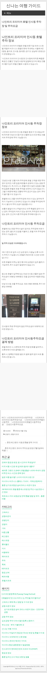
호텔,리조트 (15, 434)
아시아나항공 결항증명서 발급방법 (16, 645)
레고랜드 (5, 536)
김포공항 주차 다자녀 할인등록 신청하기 (18, 621)
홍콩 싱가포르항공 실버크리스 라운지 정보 (19, 485)
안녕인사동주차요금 (14, 424)
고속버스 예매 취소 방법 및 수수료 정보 (17, 602)
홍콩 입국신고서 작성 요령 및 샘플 (15, 657)
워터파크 (5, 556)
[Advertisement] (23, 93)
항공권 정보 (6, 653)
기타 (3, 528)
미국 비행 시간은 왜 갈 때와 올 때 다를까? (18, 466)
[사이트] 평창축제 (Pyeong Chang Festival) (18, 594)
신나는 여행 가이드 (23, 5)
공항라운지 (6, 516)
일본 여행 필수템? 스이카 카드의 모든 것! (18, 477)
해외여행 (5, 576)
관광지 (7, 434)
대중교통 (5, 532)
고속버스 (5, 512)
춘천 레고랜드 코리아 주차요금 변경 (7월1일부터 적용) (23, 449)
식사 (3, 548)
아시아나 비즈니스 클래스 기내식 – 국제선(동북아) (22, 481)
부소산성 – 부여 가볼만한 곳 (13, 625)
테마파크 (5, 568)
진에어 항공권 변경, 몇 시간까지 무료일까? (19, 462)
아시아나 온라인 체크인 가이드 (14, 641)
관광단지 (5, 520)
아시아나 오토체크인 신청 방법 (14, 637)
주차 (3, 560)
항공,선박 (5, 572)
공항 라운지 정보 (8, 606)
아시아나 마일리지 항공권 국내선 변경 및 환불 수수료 (23, 633)
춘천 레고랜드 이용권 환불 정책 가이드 (21, 442)
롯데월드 (5, 544)
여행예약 (5, 552)
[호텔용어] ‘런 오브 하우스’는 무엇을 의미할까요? (21, 598)
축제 (3, 564)
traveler (8, 431)
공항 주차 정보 (7, 617)
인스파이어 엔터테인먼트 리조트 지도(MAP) (19, 649)
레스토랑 (5, 540)
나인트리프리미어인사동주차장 (20, 417)
